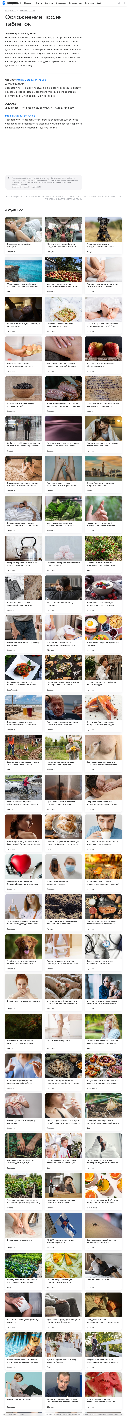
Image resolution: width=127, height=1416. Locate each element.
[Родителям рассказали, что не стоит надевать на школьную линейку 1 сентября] (63, 1152)
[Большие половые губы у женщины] (23, 235)
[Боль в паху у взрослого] (23, 1391)
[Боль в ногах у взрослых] (63, 1032)
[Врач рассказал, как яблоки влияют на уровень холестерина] (63, 275)
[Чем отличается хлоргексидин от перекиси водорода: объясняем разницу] (23, 913)
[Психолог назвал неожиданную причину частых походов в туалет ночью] (63, 952)
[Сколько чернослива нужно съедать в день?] (23, 395)
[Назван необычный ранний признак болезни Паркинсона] (103, 514)
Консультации (10, 11)
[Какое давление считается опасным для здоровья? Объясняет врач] (103, 952)
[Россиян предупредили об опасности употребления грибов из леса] (63, 1072)
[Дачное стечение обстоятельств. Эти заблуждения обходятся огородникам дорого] (23, 753)
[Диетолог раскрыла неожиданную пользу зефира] (63, 554)
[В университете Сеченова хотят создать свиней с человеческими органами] (63, 992)
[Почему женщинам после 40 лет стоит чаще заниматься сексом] (23, 1351)
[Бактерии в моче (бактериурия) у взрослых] (23, 1311)
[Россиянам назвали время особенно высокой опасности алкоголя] (23, 713)
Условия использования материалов (67, 1414)
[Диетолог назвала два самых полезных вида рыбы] (63, 315)
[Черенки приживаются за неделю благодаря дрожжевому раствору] (23, 1191)
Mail (3, 1414)
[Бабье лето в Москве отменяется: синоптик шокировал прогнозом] (23, 434)
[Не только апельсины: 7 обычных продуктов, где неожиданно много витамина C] (103, 1191)
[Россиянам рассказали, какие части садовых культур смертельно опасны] (23, 1152)
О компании (11, 1414)
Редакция (48, 1414)
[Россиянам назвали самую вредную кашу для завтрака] (103, 594)
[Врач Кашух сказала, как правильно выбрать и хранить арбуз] (103, 1391)
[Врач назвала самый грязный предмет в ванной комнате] (63, 793)
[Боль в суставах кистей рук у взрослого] (23, 1112)
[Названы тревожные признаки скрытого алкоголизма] (63, 1191)
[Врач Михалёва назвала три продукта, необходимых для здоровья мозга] (103, 713)
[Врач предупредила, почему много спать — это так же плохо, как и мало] (23, 514)
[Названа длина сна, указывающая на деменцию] (23, 315)
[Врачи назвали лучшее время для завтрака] (103, 634)
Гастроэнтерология (27, 11)
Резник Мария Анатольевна (31, 80)
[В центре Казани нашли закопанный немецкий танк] (23, 594)
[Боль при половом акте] (103, 1271)
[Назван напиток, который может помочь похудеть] (103, 674)
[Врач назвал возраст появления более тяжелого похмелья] (63, 713)
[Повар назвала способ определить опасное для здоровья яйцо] (23, 355)
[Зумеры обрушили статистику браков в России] (63, 1351)
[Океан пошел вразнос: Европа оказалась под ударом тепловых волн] (23, 275)
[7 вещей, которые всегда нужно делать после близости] (103, 434)
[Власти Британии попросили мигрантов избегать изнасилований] (103, 474)
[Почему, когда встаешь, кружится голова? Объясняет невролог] (63, 434)
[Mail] (3, 3)
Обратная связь (88, 1414)
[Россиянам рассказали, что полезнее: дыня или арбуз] (63, 1271)
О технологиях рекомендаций (107, 1414)
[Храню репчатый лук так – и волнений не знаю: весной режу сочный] (103, 1112)
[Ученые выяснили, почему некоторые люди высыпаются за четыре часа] (103, 1152)
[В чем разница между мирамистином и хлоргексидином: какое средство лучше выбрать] (63, 873)
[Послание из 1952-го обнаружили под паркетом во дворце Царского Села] (103, 395)
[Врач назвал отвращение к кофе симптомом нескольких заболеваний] (103, 833)
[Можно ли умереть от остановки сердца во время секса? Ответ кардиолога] (103, 315)
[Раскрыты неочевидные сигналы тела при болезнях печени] (103, 275)
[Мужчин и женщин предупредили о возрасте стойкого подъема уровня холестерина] (103, 992)
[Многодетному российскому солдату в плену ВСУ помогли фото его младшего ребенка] (63, 235)
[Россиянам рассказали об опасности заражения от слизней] (103, 873)
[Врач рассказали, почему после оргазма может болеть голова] (23, 474)
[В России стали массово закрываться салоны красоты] (63, 634)
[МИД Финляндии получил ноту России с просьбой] (63, 1231)
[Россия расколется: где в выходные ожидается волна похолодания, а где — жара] (103, 235)
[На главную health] (13, 3)
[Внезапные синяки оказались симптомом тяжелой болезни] (63, 355)
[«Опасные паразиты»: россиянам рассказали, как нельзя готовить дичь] (63, 395)
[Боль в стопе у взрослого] (23, 1231)
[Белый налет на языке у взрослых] (23, 992)
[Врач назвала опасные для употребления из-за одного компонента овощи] (63, 514)
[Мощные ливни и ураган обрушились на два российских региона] (23, 793)
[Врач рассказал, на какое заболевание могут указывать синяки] (63, 474)
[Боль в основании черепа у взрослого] (63, 594)
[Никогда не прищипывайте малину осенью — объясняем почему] (103, 554)
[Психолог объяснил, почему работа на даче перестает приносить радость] (63, 753)
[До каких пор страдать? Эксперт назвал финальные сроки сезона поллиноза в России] (103, 1032)
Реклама (21, 1414)
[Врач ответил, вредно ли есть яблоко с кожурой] (103, 355)
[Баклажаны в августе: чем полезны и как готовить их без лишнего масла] (23, 674)
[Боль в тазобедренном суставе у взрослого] (23, 634)
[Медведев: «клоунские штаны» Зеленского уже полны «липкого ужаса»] (63, 1391)
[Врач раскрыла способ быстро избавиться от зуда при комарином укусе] (103, 1231)
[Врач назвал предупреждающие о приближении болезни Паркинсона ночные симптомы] (63, 1311)
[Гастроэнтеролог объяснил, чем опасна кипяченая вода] (23, 554)
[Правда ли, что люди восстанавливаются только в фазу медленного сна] (103, 1311)
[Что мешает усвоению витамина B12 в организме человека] (63, 674)
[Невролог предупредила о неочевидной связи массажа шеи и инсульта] (103, 793)
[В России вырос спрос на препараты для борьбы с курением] (23, 1072)
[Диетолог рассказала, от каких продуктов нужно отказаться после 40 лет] (103, 913)
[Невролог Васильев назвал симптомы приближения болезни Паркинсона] (103, 1351)
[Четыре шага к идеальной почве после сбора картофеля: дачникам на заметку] (63, 913)
